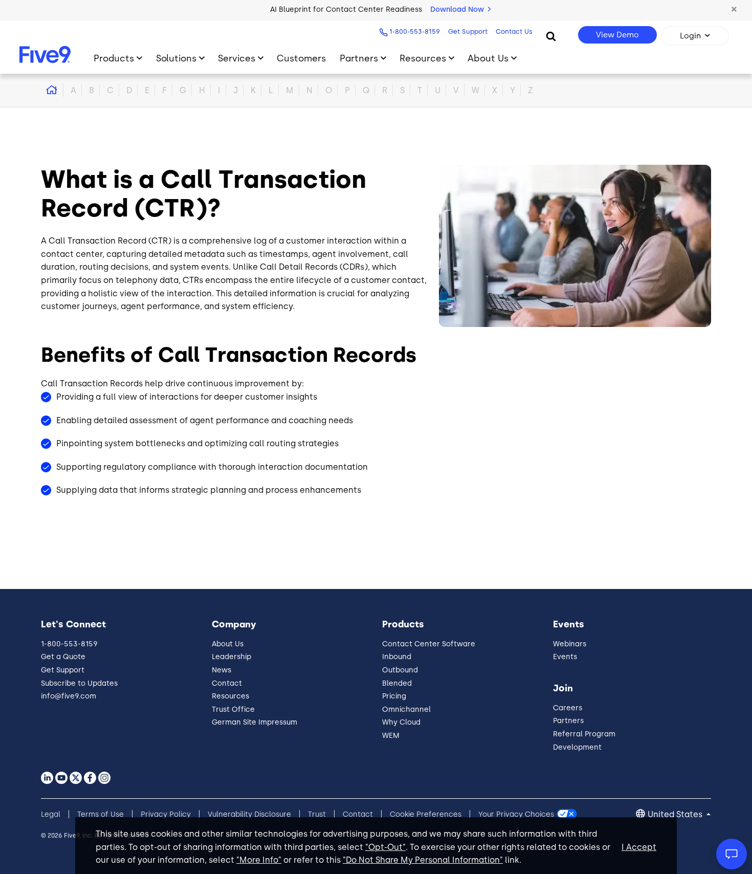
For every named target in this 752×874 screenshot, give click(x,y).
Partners (359, 58)
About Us (488, 58)
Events (565, 656)
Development (577, 747)
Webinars (569, 644)
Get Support (468, 31)
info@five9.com (68, 696)
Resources (423, 58)
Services (236, 58)
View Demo (617, 34)
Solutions (176, 58)
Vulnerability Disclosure (249, 814)
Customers (301, 58)
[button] (734, 9)
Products (114, 58)
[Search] (551, 36)
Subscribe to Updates (79, 683)
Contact (227, 683)
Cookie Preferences (425, 814)
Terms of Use (100, 814)
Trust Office (233, 709)
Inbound (396, 656)
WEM (391, 735)
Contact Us (514, 31)
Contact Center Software (428, 644)
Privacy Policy (166, 814)
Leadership (231, 656)
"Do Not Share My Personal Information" (423, 860)
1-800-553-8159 (414, 31)
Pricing (394, 696)
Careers (567, 708)
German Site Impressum (254, 722)
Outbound (400, 670)
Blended (397, 683)
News (221, 670)
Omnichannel (406, 709)
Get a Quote (63, 656)
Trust (317, 814)
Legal (50, 814)
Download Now (458, 9)
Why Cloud (401, 722)
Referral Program (584, 734)
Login (690, 35)
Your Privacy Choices (516, 814)
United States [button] (676, 814)
